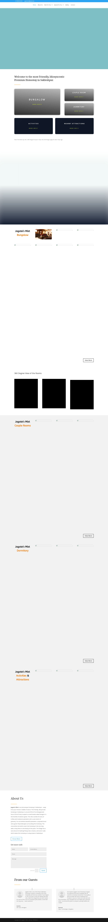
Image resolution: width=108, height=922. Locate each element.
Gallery (67, 5)
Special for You (58, 5)
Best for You (47, 5)
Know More (16, 839)
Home (34, 5)
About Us (40, 5)
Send (43, 870)
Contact (73, 5)
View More (88, 360)
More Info (36, 104)
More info (33, 128)
